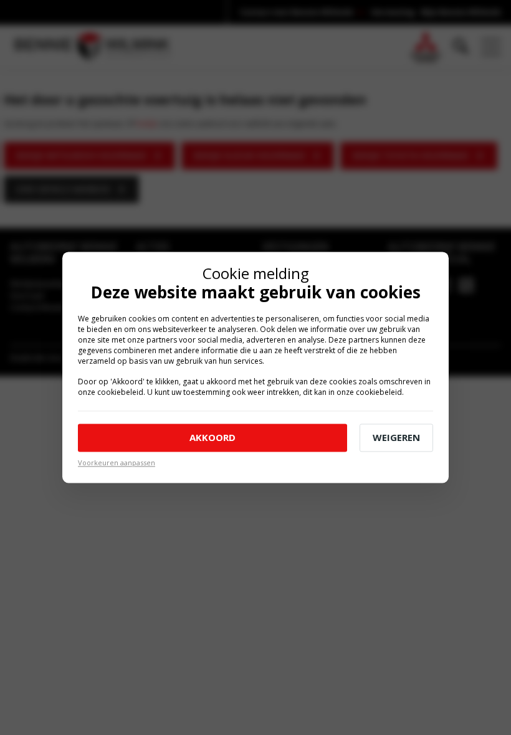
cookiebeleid (120, 392)
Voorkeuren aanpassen (116, 462)
